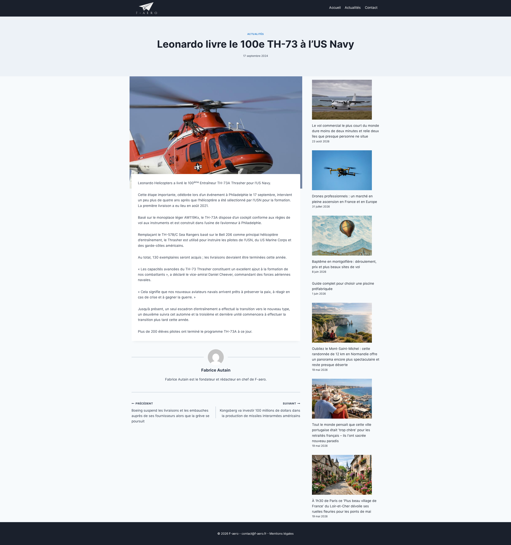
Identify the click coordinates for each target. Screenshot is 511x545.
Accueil (335, 8)
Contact (371, 8)
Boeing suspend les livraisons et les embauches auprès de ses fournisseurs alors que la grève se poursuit (170, 412)
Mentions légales (281, 533)
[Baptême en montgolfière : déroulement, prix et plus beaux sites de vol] (345, 236)
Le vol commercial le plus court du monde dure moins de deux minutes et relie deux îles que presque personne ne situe (345, 131)
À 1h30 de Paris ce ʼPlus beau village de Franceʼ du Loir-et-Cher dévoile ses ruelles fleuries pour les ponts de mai (344, 506)
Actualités (353, 8)
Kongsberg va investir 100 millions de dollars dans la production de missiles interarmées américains (260, 410)
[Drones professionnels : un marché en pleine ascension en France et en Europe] (345, 170)
